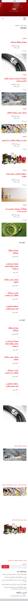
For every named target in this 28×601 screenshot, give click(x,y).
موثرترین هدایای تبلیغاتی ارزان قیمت (14, 140)
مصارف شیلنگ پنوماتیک (18, 42)
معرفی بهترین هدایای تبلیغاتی (16, 112)
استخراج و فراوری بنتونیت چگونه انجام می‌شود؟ (11, 266)
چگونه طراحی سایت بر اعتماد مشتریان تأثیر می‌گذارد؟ (14, 574)
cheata (24, 38)
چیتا (14, 8)
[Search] (3, 18)
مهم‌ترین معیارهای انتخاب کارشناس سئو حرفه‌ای (15, 577)
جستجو (24, 564)
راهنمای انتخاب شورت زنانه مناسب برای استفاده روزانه (14, 584)
